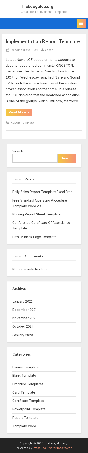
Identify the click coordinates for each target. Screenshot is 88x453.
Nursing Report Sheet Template (36, 214)
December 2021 (24, 310)
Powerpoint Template (29, 409)
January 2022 (22, 301)
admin (49, 50)
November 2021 (24, 318)
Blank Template (24, 375)
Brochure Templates (28, 384)
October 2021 (22, 326)
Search (17, 151)
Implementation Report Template (43, 41)
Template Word (24, 426)
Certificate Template (28, 401)
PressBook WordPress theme (52, 448)
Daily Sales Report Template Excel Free (42, 192)
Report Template (22, 122)
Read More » (20, 113)
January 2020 (22, 335)
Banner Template (25, 367)
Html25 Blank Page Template (34, 237)
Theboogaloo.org (37, 6)
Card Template (23, 392)
